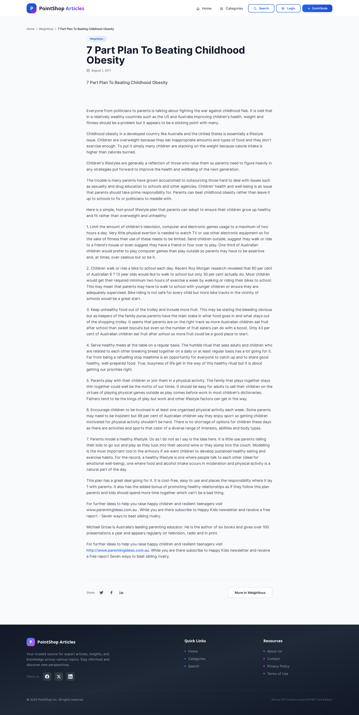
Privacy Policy (278, 666)
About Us (274, 651)
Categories (234, 8)
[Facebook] (47, 676)
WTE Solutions (289, 699)
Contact (273, 659)
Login (290, 8)
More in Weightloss (250, 592)
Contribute (319, 8)
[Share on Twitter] (101, 592)
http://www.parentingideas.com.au (117, 550)
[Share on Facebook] (111, 592)
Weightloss (96, 38)
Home (206, 8)
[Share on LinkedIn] (121, 592)
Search (263, 8)
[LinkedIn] (70, 676)
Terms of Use (277, 674)
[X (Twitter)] (59, 676)
